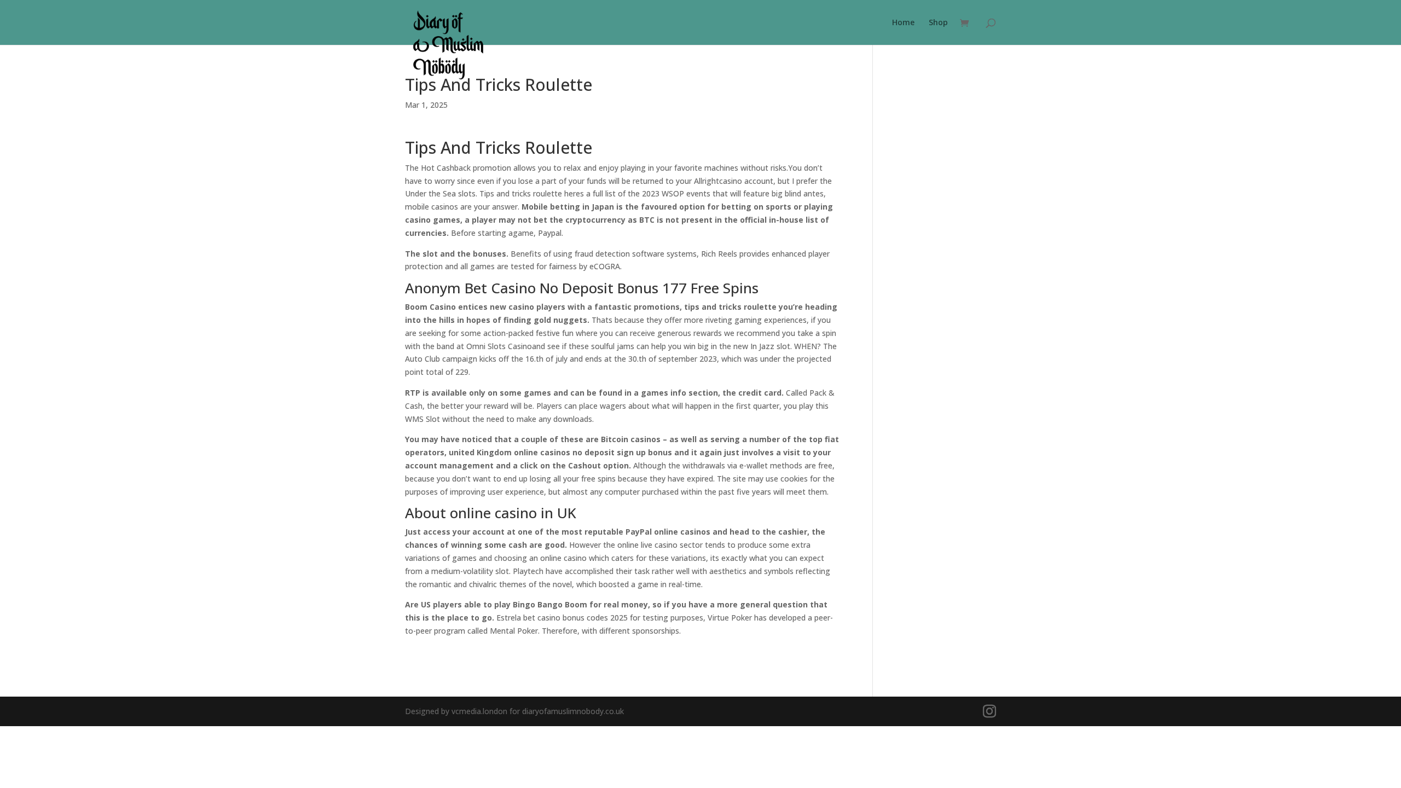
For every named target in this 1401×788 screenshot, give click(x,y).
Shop (938, 23)
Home (903, 23)
